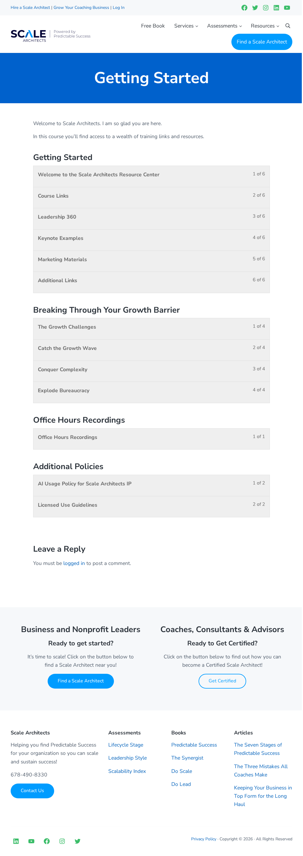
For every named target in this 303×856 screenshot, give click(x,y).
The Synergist (187, 757)
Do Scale (181, 771)
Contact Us (32, 790)
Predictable (185, 744)
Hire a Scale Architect (31, 7)
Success (208, 744)
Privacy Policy (203, 839)
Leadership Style (127, 757)
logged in (74, 563)
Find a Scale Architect (81, 681)
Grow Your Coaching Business (81, 7)
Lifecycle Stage (125, 744)
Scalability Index (127, 771)
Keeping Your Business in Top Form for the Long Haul (263, 796)
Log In (119, 7)
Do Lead (181, 784)
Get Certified (222, 681)
